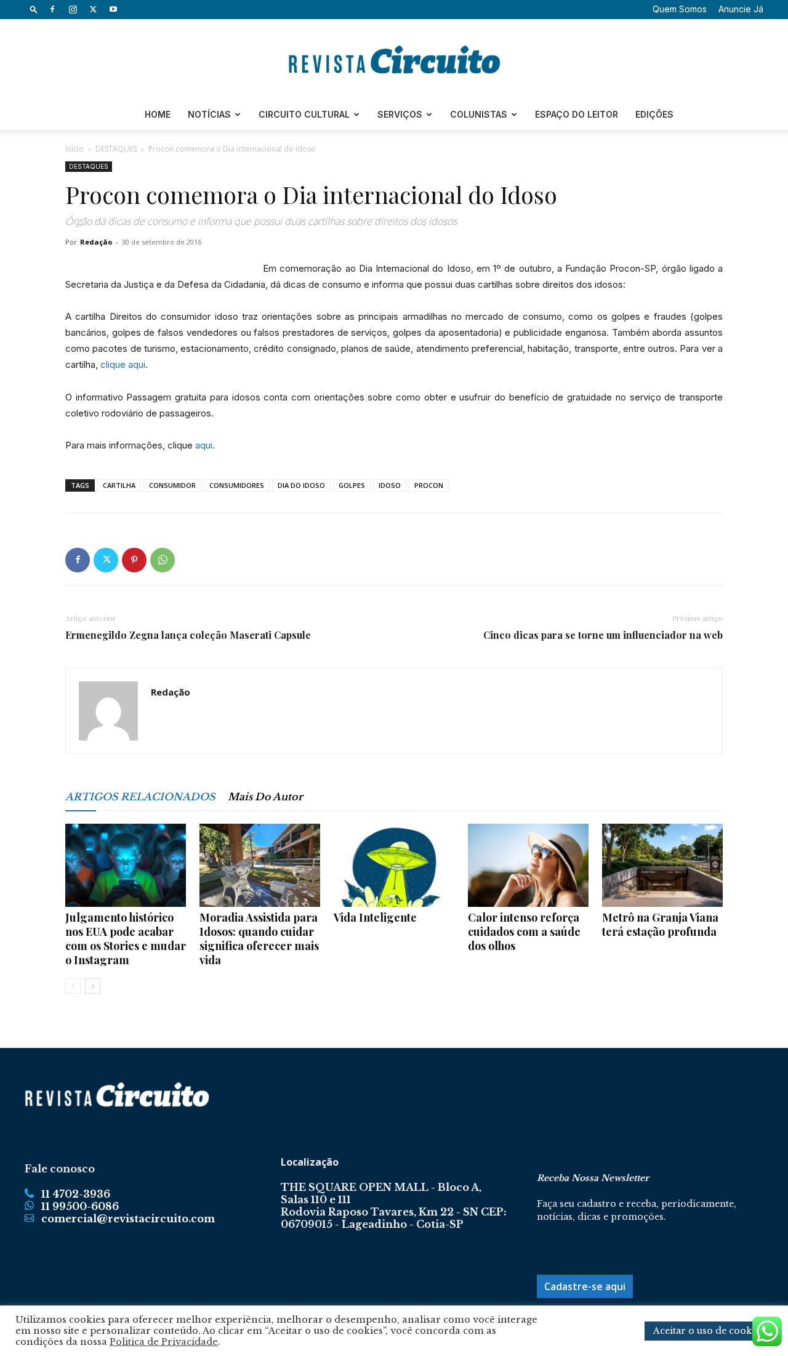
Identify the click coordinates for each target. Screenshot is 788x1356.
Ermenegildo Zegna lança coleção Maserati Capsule (188, 635)
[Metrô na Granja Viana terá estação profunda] (662, 865)
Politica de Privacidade (164, 1341)
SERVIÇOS (399, 114)
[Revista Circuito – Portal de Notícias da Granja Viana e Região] (394, 60)
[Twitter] (93, 9)
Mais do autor (265, 796)
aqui (203, 445)
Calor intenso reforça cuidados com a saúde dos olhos (524, 931)
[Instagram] (72, 9)
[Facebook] (52, 9)
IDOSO (390, 485)
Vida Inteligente (375, 917)
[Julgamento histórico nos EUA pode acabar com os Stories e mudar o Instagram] (125, 865)
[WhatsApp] (162, 560)
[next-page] (92, 986)
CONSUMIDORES (236, 485)
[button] (34, 9)
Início (74, 149)
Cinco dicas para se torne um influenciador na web (603, 635)
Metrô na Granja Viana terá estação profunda (660, 924)
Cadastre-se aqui (584, 1286)
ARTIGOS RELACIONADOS (140, 796)
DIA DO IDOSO (301, 485)
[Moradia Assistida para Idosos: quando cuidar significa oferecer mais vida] (259, 865)
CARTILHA (119, 485)
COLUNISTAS (478, 114)
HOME (158, 114)
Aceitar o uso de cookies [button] (708, 1330)
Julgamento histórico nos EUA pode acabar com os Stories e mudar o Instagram (125, 938)
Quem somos (680, 9)
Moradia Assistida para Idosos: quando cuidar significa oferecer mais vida (259, 938)
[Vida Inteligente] (394, 865)
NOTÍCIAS (209, 114)
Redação (96, 241)
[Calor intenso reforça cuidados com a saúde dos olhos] (528, 865)
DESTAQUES (116, 149)
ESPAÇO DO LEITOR (576, 114)
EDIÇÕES (654, 114)
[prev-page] (73, 986)
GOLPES (352, 485)
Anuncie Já (740, 9)
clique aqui (122, 364)
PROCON (428, 485)
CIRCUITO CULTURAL (304, 114)
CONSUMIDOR (172, 485)
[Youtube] (113, 9)
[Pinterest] (134, 560)
